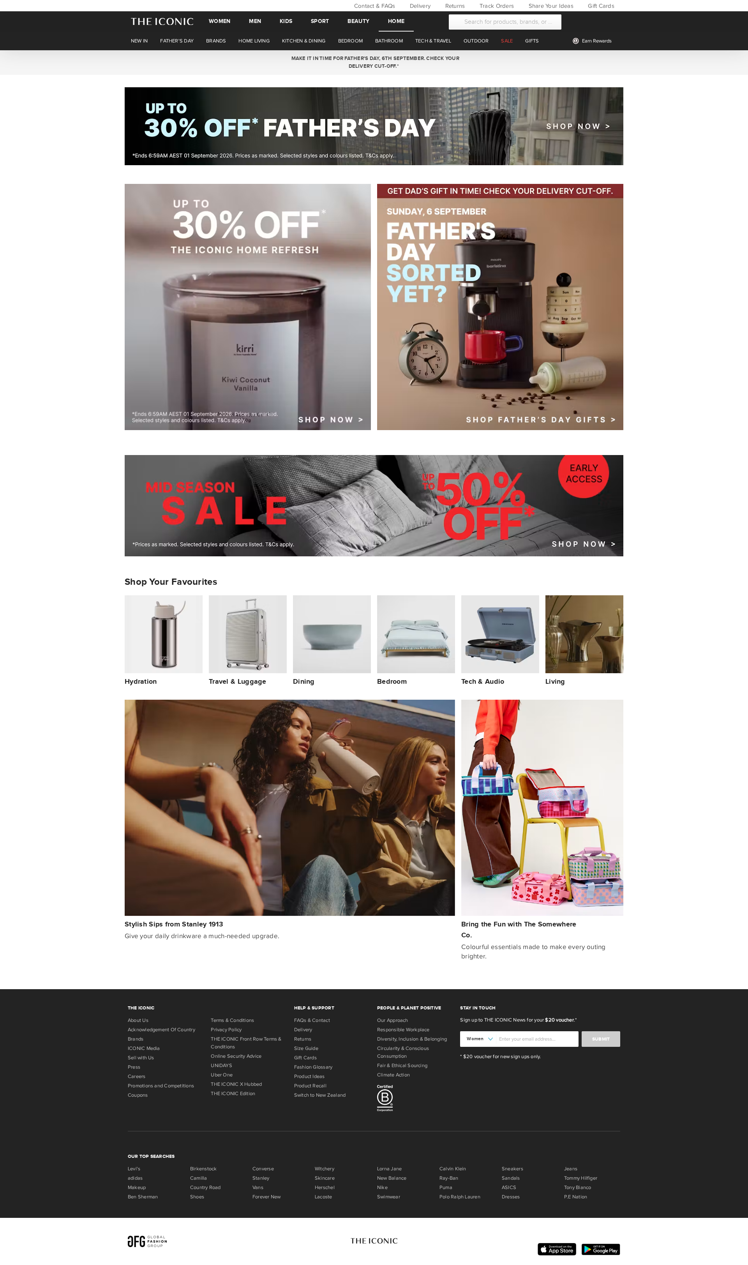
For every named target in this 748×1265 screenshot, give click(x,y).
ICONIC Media (144, 1048)
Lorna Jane (389, 1168)
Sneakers (512, 1168)
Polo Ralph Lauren (459, 1197)
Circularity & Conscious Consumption (403, 1052)
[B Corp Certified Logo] (415, 1099)
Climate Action (393, 1075)
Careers (137, 1076)
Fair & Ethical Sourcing (402, 1065)
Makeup (137, 1187)
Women (219, 21)
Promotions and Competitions (161, 1086)
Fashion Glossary (313, 1067)
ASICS (509, 1187)
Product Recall (310, 1086)
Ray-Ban (449, 1178)
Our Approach (392, 1020)
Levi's (134, 1168)
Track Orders (496, 6)
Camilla (198, 1178)
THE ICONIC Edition (233, 1093)
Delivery (419, 6)
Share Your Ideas (550, 6)
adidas (135, 1178)
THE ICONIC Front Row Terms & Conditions (246, 1043)
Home (396, 21)
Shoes (197, 1197)
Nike (382, 1187)
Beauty (358, 21)
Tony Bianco (577, 1187)
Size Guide (306, 1048)
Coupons (138, 1095)
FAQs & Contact (312, 1020)
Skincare (325, 1178)
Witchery (324, 1168)
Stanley (261, 1178)
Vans (257, 1187)
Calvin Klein (452, 1168)
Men (255, 21)
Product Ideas (309, 1076)
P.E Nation (575, 1197)
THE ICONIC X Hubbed (236, 1084)
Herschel (325, 1187)
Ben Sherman (143, 1197)
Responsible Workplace (403, 1029)
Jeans (570, 1168)
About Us (138, 1020)
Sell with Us (141, 1057)
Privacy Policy (226, 1029)
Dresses (511, 1197)
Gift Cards (600, 6)
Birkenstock (203, 1168)
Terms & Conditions (232, 1020)
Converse (263, 1168)
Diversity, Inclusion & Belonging (412, 1039)
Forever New (266, 1197)
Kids (286, 21)
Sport (320, 21)
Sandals (511, 1178)
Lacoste (323, 1197)
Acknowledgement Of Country (161, 1029)
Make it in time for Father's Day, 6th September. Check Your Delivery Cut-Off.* (374, 62)
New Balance (391, 1178)
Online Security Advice (236, 1056)
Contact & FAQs (373, 6)
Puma (445, 1187)
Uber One (222, 1075)
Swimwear (388, 1197)
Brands (135, 1039)
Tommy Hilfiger (580, 1178)
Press (134, 1067)
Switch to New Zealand (320, 1095)
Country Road (205, 1187)
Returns (454, 6)
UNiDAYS (221, 1065)
